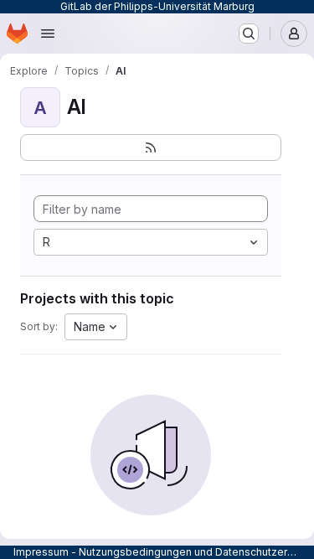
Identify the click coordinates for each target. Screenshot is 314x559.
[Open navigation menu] (47, 33)
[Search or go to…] (249, 33)
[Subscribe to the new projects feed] (150, 147)
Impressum (41, 552)
